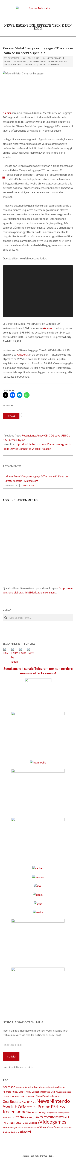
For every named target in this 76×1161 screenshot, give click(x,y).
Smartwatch (8, 1117)
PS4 (54, 1106)
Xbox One (53, 1127)
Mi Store (32, 1102)
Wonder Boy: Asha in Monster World (21, 1127)
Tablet (37, 1117)
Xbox (42, 1127)
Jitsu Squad (22, 1102)
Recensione (15, 1111)
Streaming (29, 1117)
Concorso (67, 1092)
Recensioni (34, 1112)
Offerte (25, 1106)
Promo (58, 58)
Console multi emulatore (13, 1096)
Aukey (15, 1091)
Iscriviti (11, 1056)
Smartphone (63, 1112)
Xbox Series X (12, 1132)
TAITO (44, 1117)
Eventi (56, 1096)
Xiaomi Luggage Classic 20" (43, 61)
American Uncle (56, 1087)
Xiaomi (25, 1132)
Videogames (52, 1122)
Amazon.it (23, 354)
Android (7, 1091)
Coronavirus (30, 1096)
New (16, 61)
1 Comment (52, 64)
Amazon (20, 1087)
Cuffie (39, 1096)
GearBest (10, 1102)
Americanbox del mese (36, 1087)
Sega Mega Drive (49, 1112)
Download (47, 1096)
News (50, 58)
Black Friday (25, 1091)
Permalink (28, 485)
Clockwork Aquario (54, 1092)
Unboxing (34, 1122)
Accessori (9, 1087)
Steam (19, 1117)
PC (34, 1107)
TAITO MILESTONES (12, 1122)
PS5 (62, 1107)
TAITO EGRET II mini (58, 1117)
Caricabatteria (39, 1091)
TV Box (25, 1122)
